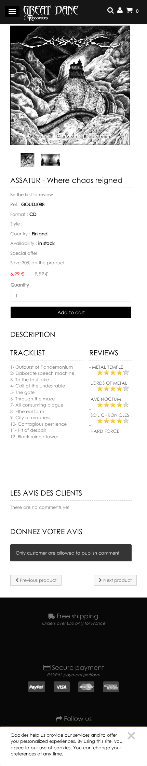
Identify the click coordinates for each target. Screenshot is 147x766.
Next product (117, 580)
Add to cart (71, 312)
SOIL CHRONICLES (110, 415)
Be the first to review (31, 194)
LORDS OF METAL (109, 383)
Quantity (20, 285)
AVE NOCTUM (106, 399)
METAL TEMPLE (107, 367)
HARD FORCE (105, 431)
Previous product (37, 580)
